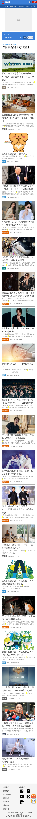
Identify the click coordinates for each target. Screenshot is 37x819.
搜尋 (14, 44)
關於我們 (6, 787)
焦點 (11, 6)
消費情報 (6, 809)
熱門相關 (30, 37)
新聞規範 (6, 798)
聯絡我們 (6, 791)
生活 (28, 6)
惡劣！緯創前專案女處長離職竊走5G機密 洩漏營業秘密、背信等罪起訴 (18, 76)
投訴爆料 (6, 805)
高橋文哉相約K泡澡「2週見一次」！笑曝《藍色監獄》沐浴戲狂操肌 (17, 509)
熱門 (15, 6)
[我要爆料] (33, 796)
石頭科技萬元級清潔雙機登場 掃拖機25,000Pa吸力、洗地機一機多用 (18, 117)
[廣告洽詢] (33, 801)
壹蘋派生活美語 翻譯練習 (14, 153)
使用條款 (6, 801)
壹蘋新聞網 (6, 44)
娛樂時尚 (22, 6)
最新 (6, 6)
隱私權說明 (6, 794)
